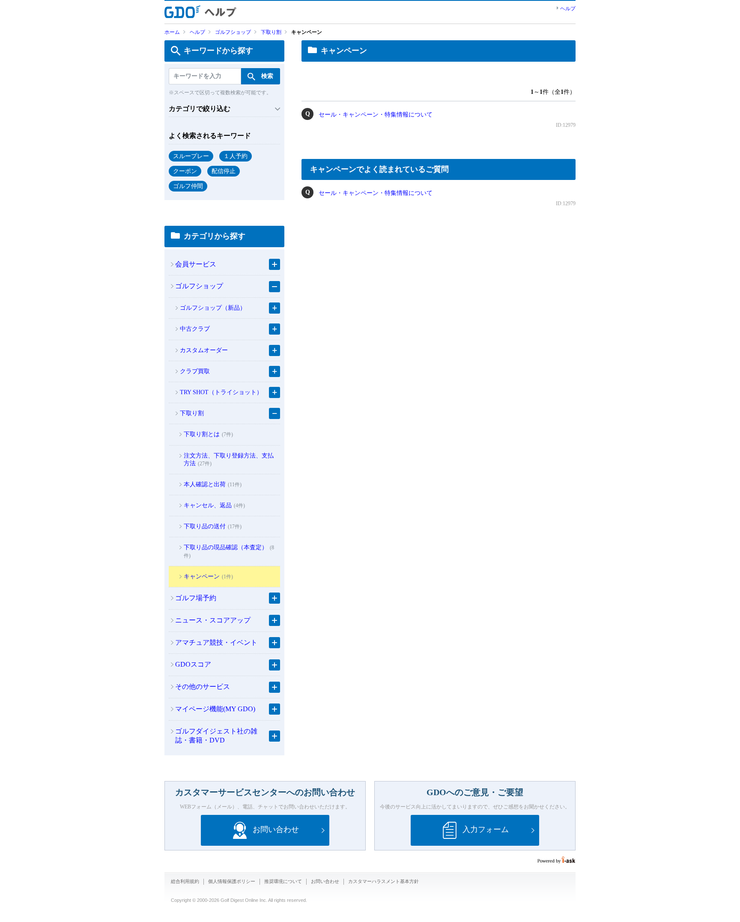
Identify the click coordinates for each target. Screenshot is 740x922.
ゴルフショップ (233, 32)
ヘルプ (568, 9)
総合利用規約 (185, 881)
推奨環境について (283, 881)
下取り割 (271, 32)
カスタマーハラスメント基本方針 (383, 881)
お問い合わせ (325, 881)
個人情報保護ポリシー (231, 881)
